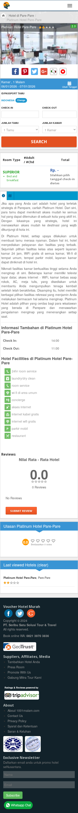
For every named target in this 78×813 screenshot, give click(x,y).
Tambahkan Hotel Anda (24, 662)
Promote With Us (19, 672)
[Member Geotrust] (19, 645)
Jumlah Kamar (52, 122)
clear (43, 564)
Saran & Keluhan (19, 731)
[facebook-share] (15, 71)
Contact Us (15, 715)
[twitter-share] (34, 71)
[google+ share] (44, 71)
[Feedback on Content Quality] (53, 71)
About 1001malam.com (23, 710)
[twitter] (20, 616)
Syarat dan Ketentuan (22, 726)
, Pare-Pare (26, 578)
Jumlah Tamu (10, 122)
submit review (21, 511)
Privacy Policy (17, 721)
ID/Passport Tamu (12, 93)
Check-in (7, 107)
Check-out (49, 107)
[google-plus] (31, 616)
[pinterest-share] (25, 71)
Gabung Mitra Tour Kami (24, 677)
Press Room (16, 667)
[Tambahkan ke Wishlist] (63, 71)
